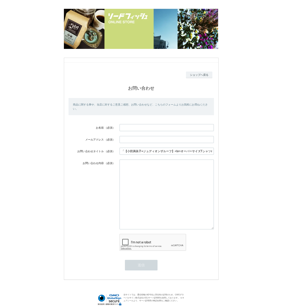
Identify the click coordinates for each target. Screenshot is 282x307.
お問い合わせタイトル (90, 151)
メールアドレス (94, 139)
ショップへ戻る (199, 75)
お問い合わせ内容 (93, 163)
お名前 (100, 127)
